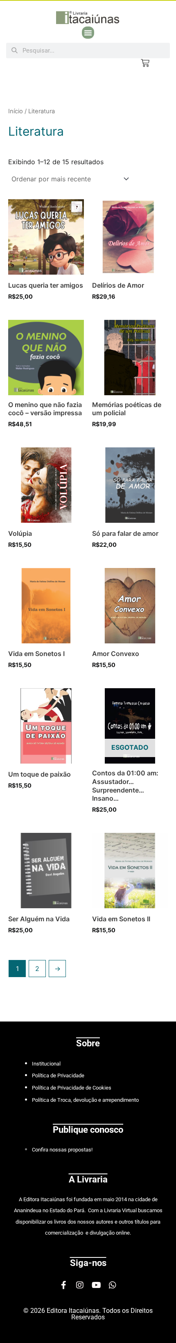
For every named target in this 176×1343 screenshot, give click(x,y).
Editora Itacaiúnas (44, 1199)
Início (15, 111)
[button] (88, 32)
